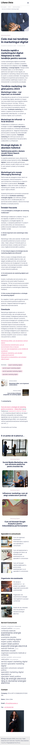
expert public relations (10, 642)
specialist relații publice (11, 676)
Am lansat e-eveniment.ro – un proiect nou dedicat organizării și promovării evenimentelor (20, 586)
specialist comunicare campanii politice (12, 669)
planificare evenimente (17, 657)
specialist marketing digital (10, 374)
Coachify (3, 742)
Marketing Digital (5, 35)
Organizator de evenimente (12, 578)
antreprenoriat (17, 626)
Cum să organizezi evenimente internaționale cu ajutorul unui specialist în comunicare (21, 541)
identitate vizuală (8, 651)
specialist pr (6, 674)
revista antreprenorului (14, 659)
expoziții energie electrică (14, 646)
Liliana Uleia (7, 2)
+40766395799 (8, 707)
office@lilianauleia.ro (11, 703)
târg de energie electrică (13, 679)
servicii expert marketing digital (11, 368)
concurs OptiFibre (16, 628)
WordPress (17, 742)
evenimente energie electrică (11, 634)
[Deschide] (28, 3)
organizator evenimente (6, 657)
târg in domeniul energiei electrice (13, 682)
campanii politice (6, 628)
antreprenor (4, 626)
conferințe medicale (8, 631)
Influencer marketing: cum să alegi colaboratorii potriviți (15, 494)
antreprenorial (10, 626)
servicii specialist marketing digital (12, 371)
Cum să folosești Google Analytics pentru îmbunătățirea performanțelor (15, 524)
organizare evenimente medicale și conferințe (13, 654)
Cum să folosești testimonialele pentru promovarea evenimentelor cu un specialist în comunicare (20, 567)
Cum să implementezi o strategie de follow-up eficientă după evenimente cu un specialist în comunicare (20, 554)
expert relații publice (10, 644)
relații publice (5, 659)
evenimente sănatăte (8, 637)
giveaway (16, 648)
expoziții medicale (7, 648)
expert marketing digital (15, 365)
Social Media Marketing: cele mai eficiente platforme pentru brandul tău (15, 464)
